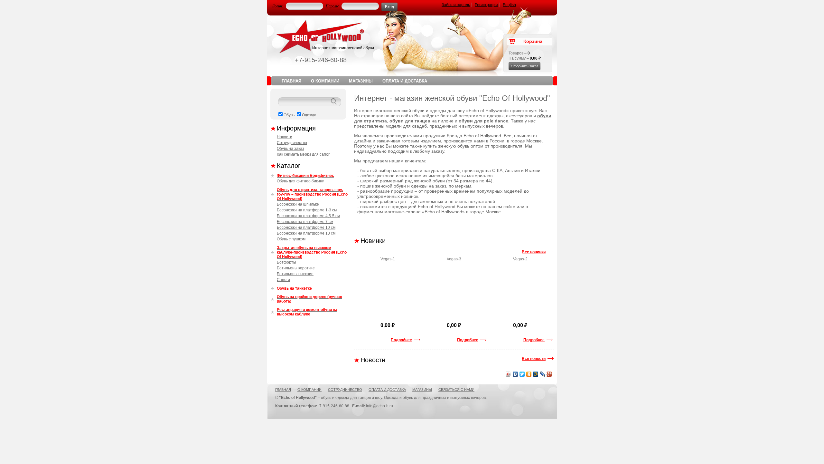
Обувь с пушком (291, 239)
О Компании (325, 81)
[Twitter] (522, 374)
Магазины (361, 81)
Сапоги (283, 279)
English (509, 5)
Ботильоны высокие (295, 274)
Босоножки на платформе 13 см (306, 233)
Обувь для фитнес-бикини (300, 181)
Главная (291, 81)
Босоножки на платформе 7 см (305, 221)
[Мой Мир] (535, 374)
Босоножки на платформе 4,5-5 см (308, 216)
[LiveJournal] (542, 374)
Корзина (532, 41)
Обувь (289, 115)
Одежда (309, 115)
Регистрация (486, 5)
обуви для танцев (409, 120)
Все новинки (534, 252)
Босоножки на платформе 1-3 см (307, 210)
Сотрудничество (292, 142)
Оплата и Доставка (404, 81)
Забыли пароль (456, 5)
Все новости (534, 358)
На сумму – (525, 58)
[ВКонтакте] (515, 374)
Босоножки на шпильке (298, 204)
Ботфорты (286, 262)
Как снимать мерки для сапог (303, 154)
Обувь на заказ (290, 148)
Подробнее (401, 340)
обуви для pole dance (483, 120)
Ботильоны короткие (296, 268)
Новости (284, 137)
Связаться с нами (456, 390)
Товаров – (519, 53)
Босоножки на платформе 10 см (306, 227)
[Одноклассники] (529, 374)
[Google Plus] (549, 374)
